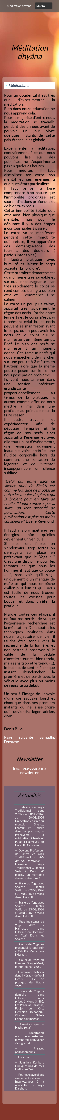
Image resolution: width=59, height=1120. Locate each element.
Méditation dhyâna (19, 6)
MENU (40, 5)
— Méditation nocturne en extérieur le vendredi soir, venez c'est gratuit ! (29, 1038)
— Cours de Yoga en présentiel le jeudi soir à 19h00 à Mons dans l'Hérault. (29, 949)
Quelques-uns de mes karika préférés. (29, 1066)
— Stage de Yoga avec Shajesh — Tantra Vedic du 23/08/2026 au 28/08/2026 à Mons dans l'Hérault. (29, 909)
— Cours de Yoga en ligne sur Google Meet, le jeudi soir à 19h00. (29, 963)
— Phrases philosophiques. (29, 1050)
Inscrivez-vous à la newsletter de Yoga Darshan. (29, 1081)
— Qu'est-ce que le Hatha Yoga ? (29, 1025)
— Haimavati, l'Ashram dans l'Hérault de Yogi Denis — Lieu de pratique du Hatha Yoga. (29, 979)
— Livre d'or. (22, 1057)
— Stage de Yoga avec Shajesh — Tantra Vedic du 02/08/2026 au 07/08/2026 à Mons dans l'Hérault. (29, 890)
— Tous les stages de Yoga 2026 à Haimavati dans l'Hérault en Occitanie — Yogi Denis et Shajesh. (29, 930)
